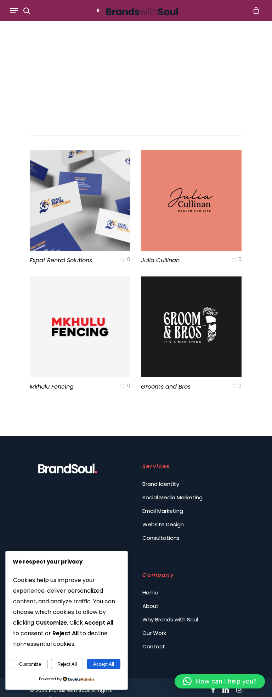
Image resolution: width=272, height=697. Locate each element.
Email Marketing (162, 511)
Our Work (154, 633)
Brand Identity (160, 484)
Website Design (163, 524)
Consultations (161, 538)
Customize (30, 664)
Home (150, 592)
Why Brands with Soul (170, 619)
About (150, 606)
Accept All (103, 664)
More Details (82, 195)
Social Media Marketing (172, 497)
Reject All (67, 664)
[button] (220, 681)
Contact (153, 646)
